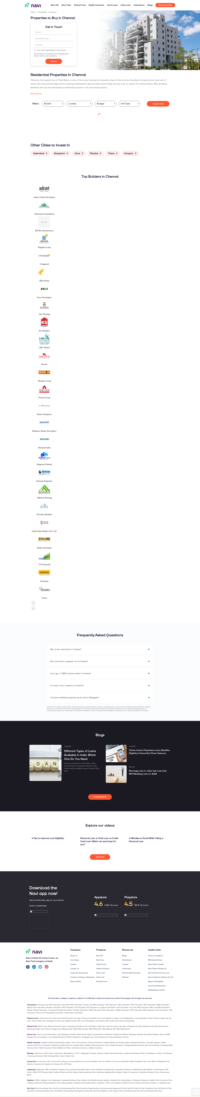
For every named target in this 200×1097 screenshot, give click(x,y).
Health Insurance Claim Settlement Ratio (55, 1048)
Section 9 (109, 1061)
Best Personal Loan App (71, 1018)
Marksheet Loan (92, 1021)
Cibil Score (39, 1053)
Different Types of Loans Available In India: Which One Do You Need (80, 755)
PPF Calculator (68, 1007)
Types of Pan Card (120, 1091)
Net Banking (68, 1053)
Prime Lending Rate (126, 1021)
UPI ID (159, 1053)
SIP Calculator (111, 1005)
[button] (33, 603)
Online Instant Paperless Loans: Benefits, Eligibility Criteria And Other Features (149, 752)
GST (48, 1061)
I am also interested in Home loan (51, 50)
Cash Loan (126, 5)
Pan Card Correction (80, 1088)
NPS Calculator (149, 1005)
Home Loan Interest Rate (46, 1034)
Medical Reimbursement (94, 1045)
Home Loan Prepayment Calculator (49, 1013)
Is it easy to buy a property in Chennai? (67, 685)
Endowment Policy (138, 1042)
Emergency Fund (53, 1021)
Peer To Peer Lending (157, 1018)
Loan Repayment (126, 1018)
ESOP (35, 1072)
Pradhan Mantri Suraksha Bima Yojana (56, 1042)
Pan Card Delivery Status (40, 1091)
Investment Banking (131, 1053)
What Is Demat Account (57, 1026)
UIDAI (37, 1080)
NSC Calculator (108, 1010)
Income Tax (41, 1061)
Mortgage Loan (87, 1037)
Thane (111, 153)
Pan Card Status (42, 1088)
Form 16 (101, 1061)
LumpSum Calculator (107, 1007)
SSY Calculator (124, 1005)
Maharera (132, 1034)
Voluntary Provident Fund (149, 1072)
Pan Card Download (64, 1088)
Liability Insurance (95, 1048)
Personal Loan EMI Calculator (49, 1005)
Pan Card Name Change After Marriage (66, 1091)
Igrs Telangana (63, 1034)
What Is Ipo (42, 1026)
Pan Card (52, 1088)
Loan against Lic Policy (110, 1018)
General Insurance (95, 1042)
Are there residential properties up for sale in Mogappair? (74, 697)
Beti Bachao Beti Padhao (143, 1069)
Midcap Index (67, 1029)
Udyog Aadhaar (67, 1083)
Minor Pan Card (155, 1088)
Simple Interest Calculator (37, 1010)
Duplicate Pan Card (95, 1088)
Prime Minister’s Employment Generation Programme (111, 1069)
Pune (78, 153)
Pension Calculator (53, 1007)
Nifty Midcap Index (81, 1029)
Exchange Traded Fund (35, 1029)
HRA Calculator (95, 1010)
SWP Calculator (163, 1005)
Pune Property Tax (101, 1037)
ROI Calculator (162, 1010)
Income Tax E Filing (59, 1061)
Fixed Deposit (159, 1069)
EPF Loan (81, 1021)
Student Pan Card (155, 1091)
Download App (165, 5)
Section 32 (59, 1064)
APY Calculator (136, 1010)
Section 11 (30, 1064)
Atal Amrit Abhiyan (152, 1045)
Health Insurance (96, 5)
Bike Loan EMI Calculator (159, 1007)
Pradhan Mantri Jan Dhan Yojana (65, 1072)
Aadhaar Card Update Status (85, 1083)
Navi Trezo (66, 5)
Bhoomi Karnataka (145, 1034)
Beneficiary (118, 1053)
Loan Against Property (57, 1037)
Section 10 (40, 1064)
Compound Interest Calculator (60, 1010)
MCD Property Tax (74, 1037)
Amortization (42, 1037)
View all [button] (99, 857)
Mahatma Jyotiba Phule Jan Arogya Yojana (68, 1045)
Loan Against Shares (68, 1021)
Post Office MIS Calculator (72, 1005)
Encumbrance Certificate (102, 1034)
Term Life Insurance (79, 1042)
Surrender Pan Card (89, 1091)
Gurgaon (129, 153)
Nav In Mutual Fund (130, 1026)
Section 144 (49, 1064)
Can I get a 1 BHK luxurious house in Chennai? (70, 673)
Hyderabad (39, 153)
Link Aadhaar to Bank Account (122, 1083)
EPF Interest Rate (45, 1072)
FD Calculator (80, 1007)
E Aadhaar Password (140, 1080)
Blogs (150, 5)
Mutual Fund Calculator (36, 1007)
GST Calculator (122, 1007)
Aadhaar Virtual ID (35, 1083)
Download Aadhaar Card (70, 1080)
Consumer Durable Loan (91, 1018)
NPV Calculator (149, 1010)
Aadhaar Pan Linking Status (120, 1080)
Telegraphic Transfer (88, 1053)
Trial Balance (151, 1053)
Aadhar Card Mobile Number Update (95, 1080)
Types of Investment (130, 1072)
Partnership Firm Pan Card (138, 1091)
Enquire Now (158, 103)
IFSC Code (48, 1053)
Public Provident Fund (138, 1061)
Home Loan (112, 5)
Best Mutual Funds (146, 1026)
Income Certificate (121, 1061)
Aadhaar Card (46, 1080)
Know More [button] (99, 797)
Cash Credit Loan (38, 1021)
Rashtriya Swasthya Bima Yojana (109, 1072)
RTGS (142, 1053)
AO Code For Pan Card (140, 1088)
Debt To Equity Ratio (51, 1056)
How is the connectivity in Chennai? (65, 649)
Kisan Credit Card (67, 1056)
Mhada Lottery (158, 1034)
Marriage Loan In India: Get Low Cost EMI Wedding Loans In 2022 (148, 772)
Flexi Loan (57, 1018)
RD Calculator (92, 1007)
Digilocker (56, 1080)
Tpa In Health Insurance (114, 1045)
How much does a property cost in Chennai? (69, 661)
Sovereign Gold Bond (76, 1026)
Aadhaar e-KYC (104, 1083)
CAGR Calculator (122, 1010)
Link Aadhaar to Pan (105, 1091)
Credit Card (58, 1053)
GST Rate (67, 1064)
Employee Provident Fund (59, 1069)
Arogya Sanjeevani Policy (134, 1045)
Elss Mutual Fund (161, 1026)
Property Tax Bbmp (120, 1034)
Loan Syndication (140, 1018)
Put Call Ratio (90, 1026)
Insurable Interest (153, 1042)
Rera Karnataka (115, 1037)
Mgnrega (40, 1069)
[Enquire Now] (53, 61)
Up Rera (125, 1037)
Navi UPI (55, 5)
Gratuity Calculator (80, 1010)
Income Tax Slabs (90, 1061)
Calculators (139, 5)
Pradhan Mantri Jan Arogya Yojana (117, 1042)
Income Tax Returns (75, 1061)
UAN (46, 1069)
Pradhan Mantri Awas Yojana (81, 1034)
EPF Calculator (136, 1005)
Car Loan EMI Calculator (139, 1007)
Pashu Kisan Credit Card (109, 1021)
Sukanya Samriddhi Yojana (80, 1069)
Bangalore (59, 153)
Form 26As (151, 1061)
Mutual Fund (80, 5)
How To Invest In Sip (114, 1026)
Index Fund (101, 1026)
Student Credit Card (105, 1053)
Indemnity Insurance (79, 1048)
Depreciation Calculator (74, 1013)
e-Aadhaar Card (164, 1083)
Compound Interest (35, 1056)
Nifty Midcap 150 (123, 1029)
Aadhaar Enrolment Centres (146, 1083)
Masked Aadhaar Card (51, 1083)
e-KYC (76, 1053)
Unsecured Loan (46, 1018)
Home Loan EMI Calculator (94, 1005)
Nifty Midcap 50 (95, 1029)
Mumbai (94, 153)
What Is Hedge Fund (53, 1029)
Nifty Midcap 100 (109, 1029)
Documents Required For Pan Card (117, 1088)
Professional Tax (163, 1061)
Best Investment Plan (87, 1072)
